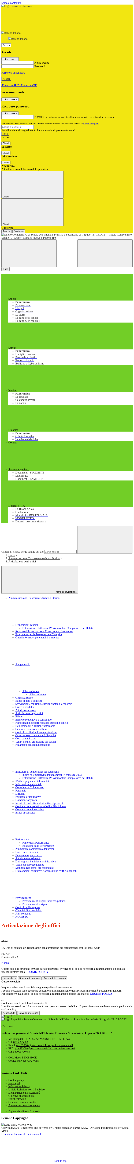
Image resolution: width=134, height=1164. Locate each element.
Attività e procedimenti (27, 858)
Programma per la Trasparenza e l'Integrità (38, 634)
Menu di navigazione (66, 592)
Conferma (19, 231)
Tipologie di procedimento (29, 864)
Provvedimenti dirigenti (35, 904)
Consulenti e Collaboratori (29, 787)
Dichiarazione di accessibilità (24, 1092)
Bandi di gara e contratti (28, 700)
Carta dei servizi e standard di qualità (35, 735)
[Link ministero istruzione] (16, 6)
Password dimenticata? (14, 72)
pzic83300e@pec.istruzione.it (45, 1048)
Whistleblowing (17, 1098)
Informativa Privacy (19, 1086)
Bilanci (19, 716)
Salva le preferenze (28, 1013)
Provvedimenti (23, 897)
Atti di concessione (25, 710)
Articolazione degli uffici (29, 713)
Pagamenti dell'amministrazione (32, 744)
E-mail (38, 116)
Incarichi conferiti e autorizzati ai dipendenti (39, 803)
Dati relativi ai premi (26, 852)
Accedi (6, 45)
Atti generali (22, 664)
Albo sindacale (30, 691)
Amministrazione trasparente (24, 1105)
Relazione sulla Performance (38, 845)
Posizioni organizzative (28, 796)
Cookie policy (16, 1080)
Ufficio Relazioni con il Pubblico (26, 1089)
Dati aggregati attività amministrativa (35, 861)
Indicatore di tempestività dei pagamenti (37, 771)
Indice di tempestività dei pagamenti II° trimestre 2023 (52, 774)
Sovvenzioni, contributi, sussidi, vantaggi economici (44, 703)
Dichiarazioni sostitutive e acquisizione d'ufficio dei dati (46, 870)
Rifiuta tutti (29, 978)
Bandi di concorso (25, 812)
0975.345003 (20, 1042)
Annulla (6, 231)
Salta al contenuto (11, 2)
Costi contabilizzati (25, 738)
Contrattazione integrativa (29, 809)
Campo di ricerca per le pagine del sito (22, 551)
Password (39, 66)
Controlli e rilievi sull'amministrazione (36, 732)
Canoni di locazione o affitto (31, 729)
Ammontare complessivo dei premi (34, 848)
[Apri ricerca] (105, 253)
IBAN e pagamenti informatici (32, 781)
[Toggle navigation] (29, 253)
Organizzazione (24, 697)
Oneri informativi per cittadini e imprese (37, 637)
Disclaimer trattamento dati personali (21, 1134)
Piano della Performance (35, 842)
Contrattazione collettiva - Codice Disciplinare (40, 806)
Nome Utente (41, 62)
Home (11, 555)
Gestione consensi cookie (22, 1102)
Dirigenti (20, 793)
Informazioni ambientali (28, 784)
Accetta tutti (55, 978)
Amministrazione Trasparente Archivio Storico (34, 558)
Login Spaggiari (91, 123)
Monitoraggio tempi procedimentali (34, 867)
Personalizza (9, 978)
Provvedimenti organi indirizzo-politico (43, 900)
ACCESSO (21, 916)
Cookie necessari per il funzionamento (22, 1003)
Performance (22, 839)
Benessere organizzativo (28, 855)
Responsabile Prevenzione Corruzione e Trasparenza (44, 631)
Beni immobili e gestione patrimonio (35, 725)
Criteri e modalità (24, 707)
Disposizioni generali (27, 624)
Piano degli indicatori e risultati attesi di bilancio (41, 722)
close (5, 269)
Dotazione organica (26, 799)
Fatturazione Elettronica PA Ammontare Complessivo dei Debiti (57, 628)
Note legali (14, 1083)
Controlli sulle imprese (27, 907)
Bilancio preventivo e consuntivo (33, 719)
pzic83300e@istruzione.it (44, 1045)
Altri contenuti (23, 913)
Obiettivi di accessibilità (28, 910)
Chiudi (6, 143)
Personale (20, 790)
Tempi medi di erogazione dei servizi (35, 741)
